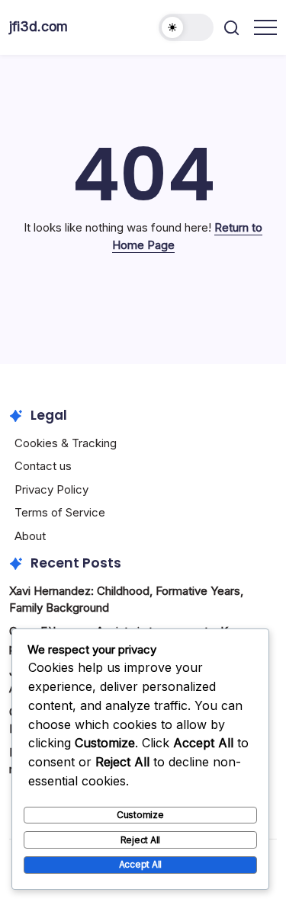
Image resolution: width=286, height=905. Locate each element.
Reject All (141, 840)
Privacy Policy (51, 489)
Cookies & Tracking (65, 443)
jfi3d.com (38, 26)
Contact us (43, 466)
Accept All (140, 864)
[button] (186, 27)
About (30, 536)
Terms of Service (59, 512)
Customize (140, 814)
